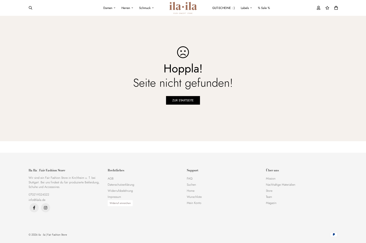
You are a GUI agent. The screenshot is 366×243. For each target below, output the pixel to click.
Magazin (271, 203)
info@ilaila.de (37, 200)
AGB (111, 178)
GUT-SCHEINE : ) (223, 8)
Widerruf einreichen (120, 203)
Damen (107, 8)
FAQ (190, 178)
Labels (245, 8)
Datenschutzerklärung (121, 184)
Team (269, 197)
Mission (270, 178)
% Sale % (264, 8)
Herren (125, 8)
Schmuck (145, 8)
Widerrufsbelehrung (120, 190)
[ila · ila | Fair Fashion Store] (183, 8)
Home (190, 190)
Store (269, 190)
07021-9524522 (39, 194)
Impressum (114, 197)
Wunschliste (194, 197)
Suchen (191, 184)
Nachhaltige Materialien (280, 184)
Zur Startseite (183, 100)
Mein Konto (194, 203)
